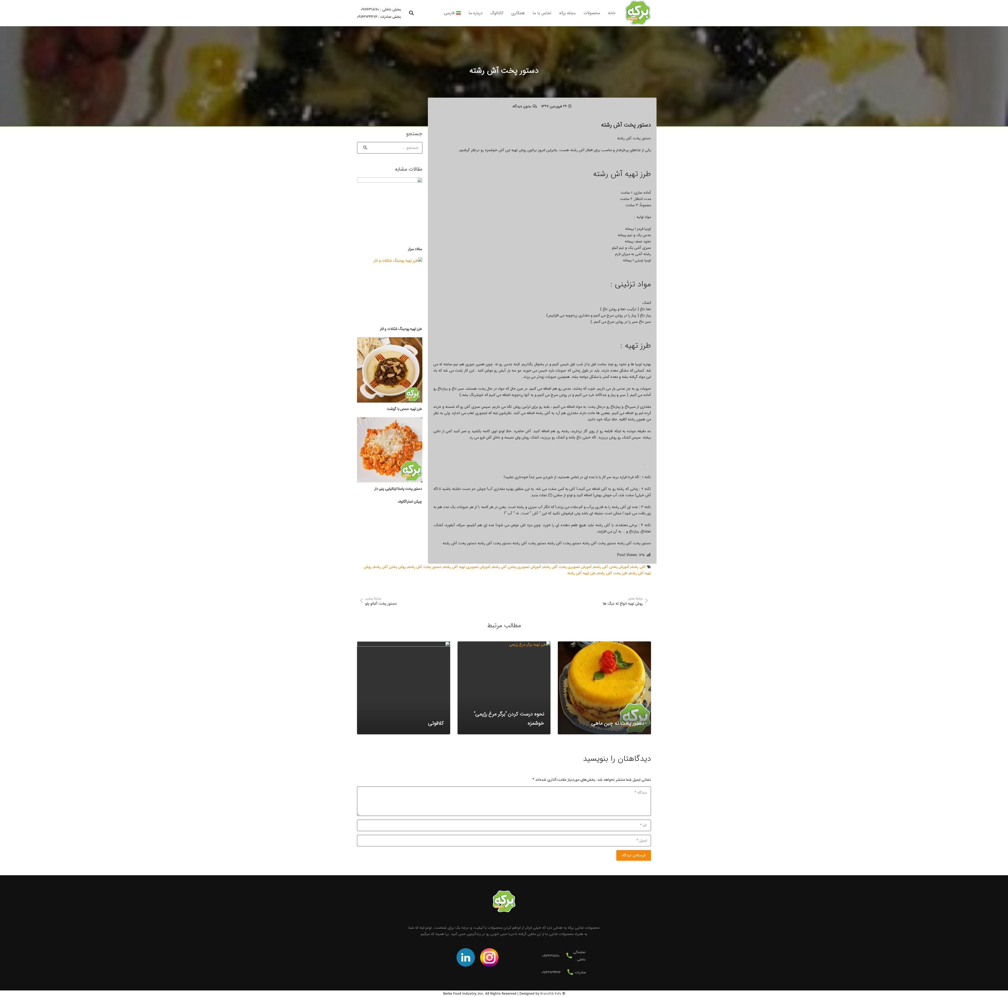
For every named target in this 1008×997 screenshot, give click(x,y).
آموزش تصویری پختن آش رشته (516, 567)
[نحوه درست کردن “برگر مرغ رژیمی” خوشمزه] (504, 688)
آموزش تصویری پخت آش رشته (567, 567)
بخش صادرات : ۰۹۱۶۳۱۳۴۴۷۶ (379, 17)
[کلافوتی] (403, 688)
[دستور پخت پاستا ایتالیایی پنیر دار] (389, 450)
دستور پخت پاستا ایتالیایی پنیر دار (398, 489)
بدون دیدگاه (521, 106)
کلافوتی (436, 723)
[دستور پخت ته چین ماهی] (604, 688)
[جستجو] (411, 13)
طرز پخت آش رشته (612, 573)
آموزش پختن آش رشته (611, 567)
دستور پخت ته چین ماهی (617, 723)
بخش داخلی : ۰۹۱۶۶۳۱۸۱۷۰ (381, 9)
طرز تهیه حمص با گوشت (404, 409)
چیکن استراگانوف (410, 501)
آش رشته (638, 567)
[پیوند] (638, 13)
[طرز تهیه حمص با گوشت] (389, 370)
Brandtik (547, 993)
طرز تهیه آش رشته (581, 573)
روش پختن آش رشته (389, 567)
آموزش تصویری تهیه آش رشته (466, 567)
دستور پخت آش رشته (425, 567)
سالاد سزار (415, 249)
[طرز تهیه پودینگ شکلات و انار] (389, 290)
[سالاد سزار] (389, 210)
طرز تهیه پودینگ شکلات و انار (401, 329)
